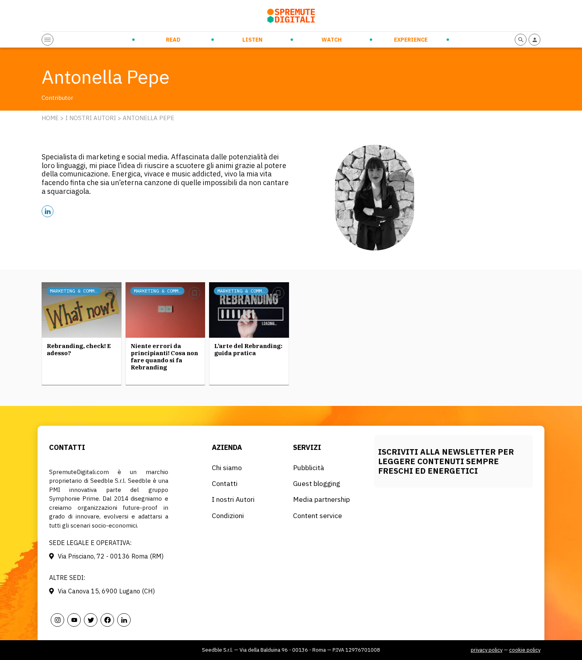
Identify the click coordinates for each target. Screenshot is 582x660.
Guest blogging (316, 483)
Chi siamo (227, 467)
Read (173, 39)
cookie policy (524, 650)
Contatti (225, 483)
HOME (50, 118)
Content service (317, 515)
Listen (252, 39)
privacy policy (486, 650)
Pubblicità (308, 467)
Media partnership (321, 499)
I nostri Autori (90, 118)
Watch (331, 39)
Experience (411, 39)
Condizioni (228, 515)
